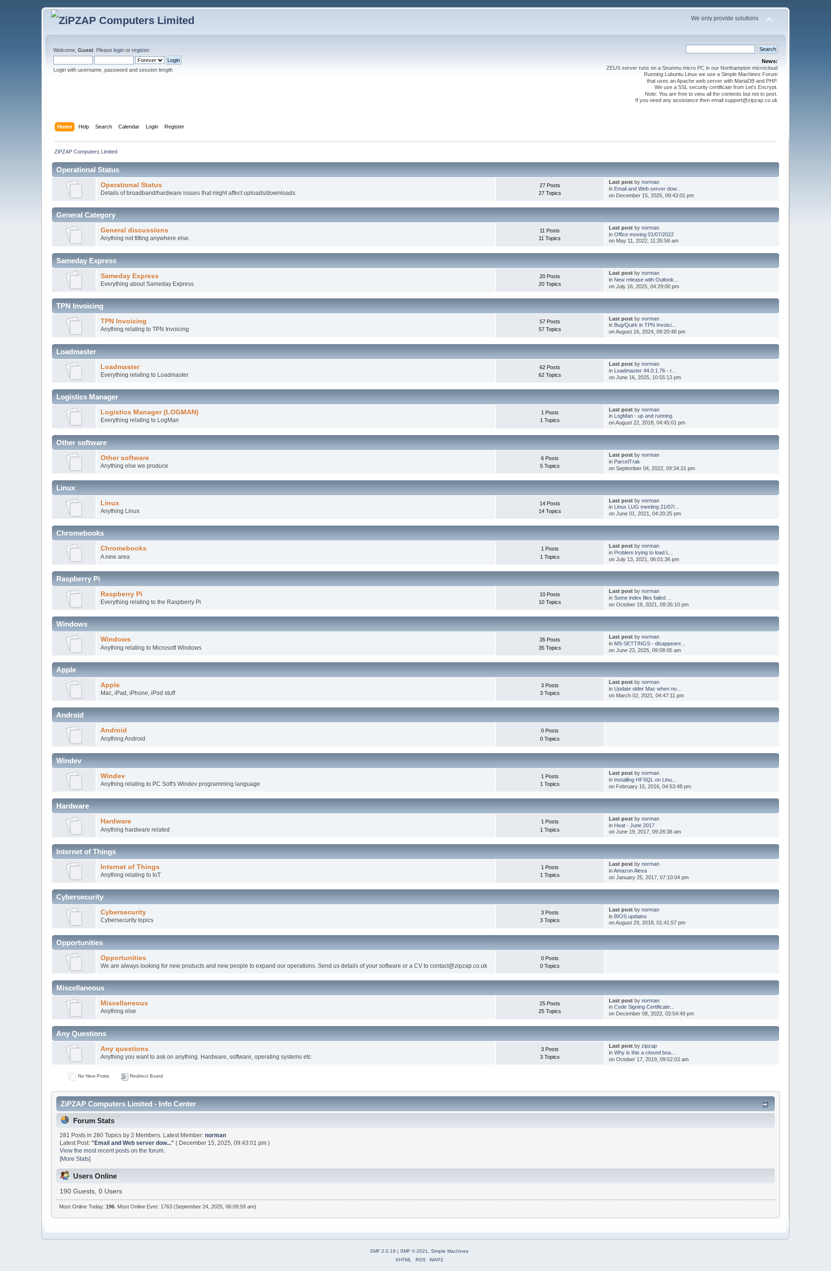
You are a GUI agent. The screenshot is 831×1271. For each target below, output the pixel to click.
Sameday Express (130, 276)
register (140, 50)
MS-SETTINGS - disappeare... (649, 643)
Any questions (125, 1049)
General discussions (134, 230)
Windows (116, 639)
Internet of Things (130, 867)
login (118, 50)
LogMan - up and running (643, 416)
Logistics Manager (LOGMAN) (150, 412)
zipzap (649, 1046)
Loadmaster (120, 367)
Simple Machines (449, 1251)
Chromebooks (124, 548)
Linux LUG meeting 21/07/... (646, 507)
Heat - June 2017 (634, 825)
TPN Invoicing (124, 321)
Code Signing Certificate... (644, 1007)
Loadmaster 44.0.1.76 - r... (645, 370)
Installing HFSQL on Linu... (645, 780)
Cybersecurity (123, 912)
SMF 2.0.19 (383, 1251)
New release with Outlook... (646, 279)
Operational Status (131, 185)
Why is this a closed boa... (644, 1052)
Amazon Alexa (630, 870)
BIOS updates (630, 916)
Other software (125, 458)
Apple (110, 685)
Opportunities (123, 958)
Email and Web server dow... (647, 189)
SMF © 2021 (414, 1251)
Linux (110, 503)
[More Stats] (75, 1158)
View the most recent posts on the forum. (112, 1150)
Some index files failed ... (642, 598)
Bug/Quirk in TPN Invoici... (645, 325)
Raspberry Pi (121, 594)
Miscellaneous (124, 1003)
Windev (113, 776)
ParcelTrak (627, 461)
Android (114, 730)
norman (650, 182)
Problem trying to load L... (643, 552)
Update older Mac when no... (647, 689)
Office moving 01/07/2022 (644, 234)
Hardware (116, 821)
